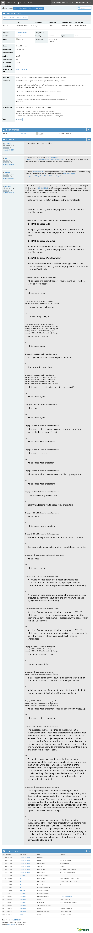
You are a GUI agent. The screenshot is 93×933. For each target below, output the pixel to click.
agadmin (22, 914)
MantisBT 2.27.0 (16, 920)
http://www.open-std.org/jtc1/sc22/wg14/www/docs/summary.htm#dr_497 (44, 158)
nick (5, 158)
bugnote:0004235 (8, 178)
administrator (11, 924)
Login (15, 8)
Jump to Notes (9, 18)
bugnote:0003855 (8, 150)
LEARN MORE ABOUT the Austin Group (31, 8)
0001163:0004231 (37, 172)
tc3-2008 (19, 119)
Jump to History (21, 18)
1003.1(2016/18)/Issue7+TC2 (62, 2)
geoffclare (7, 144)
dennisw (7, 172)
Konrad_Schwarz (21, 32)
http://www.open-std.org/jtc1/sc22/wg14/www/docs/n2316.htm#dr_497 (50, 175)
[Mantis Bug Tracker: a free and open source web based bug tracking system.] (83, 929)
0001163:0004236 (21, 69)
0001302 (23, 133)
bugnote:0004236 (8, 193)
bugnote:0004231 (8, 164)
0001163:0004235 (42, 188)
